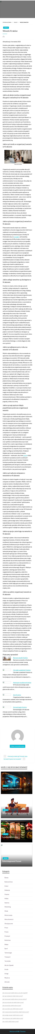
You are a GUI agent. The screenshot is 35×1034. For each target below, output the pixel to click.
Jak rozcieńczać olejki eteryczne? (12, 1009)
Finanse (6, 894)
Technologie (8, 953)
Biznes (6, 877)
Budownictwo (8, 882)
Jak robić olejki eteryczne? (10, 1021)
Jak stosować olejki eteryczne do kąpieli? (15, 993)
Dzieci (6, 886)
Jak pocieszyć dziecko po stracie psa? (15, 813)
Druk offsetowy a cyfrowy (12, 789)
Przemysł (7, 936)
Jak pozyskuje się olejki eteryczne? (13, 1002)
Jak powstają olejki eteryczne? (11, 1005)
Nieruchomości (8, 919)
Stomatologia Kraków (20, 707)
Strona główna (7, 22)
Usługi (15, 22)
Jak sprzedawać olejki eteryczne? (12, 996)
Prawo (6, 932)
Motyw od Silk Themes (17, 1031)
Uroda (6, 969)
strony (25, 455)
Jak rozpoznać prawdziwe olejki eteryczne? (15, 1012)
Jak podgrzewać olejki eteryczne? (12, 1015)
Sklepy (6, 944)
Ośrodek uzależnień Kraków (22, 670)
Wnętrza (7, 978)
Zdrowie (7, 982)
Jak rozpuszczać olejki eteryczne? (12, 1018)
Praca (6, 927)
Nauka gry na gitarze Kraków (22, 682)
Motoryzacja (8, 915)
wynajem (16, 237)
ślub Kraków (17, 695)
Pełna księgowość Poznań (11, 861)
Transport (7, 957)
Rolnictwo (7, 940)
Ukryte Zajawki (8, 965)
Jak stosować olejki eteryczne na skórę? (14, 999)
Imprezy (6, 902)
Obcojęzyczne (8, 923)
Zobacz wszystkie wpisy (17, 746)
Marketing (7, 907)
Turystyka (7, 961)
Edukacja (7, 890)
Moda (6, 911)
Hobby (6, 898)
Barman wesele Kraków (20, 658)
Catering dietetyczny (10, 837)
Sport (6, 948)
